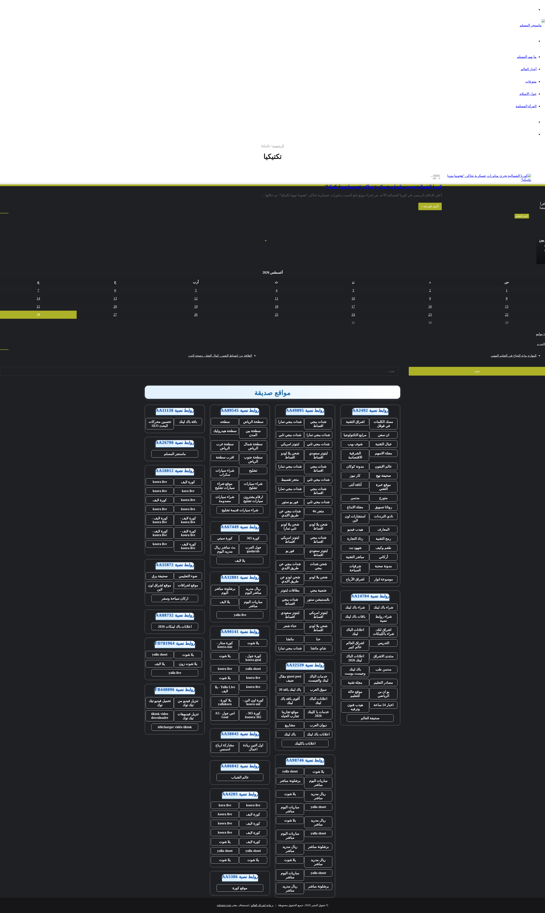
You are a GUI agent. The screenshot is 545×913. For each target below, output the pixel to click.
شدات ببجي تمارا (290, 421)
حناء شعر (290, 626)
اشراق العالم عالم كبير (355, 645)
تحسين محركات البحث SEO (160, 424)
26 (196, 314)
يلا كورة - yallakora (225, 702)
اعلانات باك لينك (318, 734)
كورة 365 (253, 538)
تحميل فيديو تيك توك (160, 703)
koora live (225, 668)
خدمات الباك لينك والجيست (318, 678)
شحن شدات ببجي (318, 566)
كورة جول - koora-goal (253, 658)
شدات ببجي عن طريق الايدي (290, 513)
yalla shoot (290, 771)
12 (196, 298)
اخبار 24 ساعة (383, 705)
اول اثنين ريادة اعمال (253, 747)
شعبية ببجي (318, 590)
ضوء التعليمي (188, 576)
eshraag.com (224, 905)
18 (276, 306)
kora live (225, 805)
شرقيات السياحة (355, 568)
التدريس (383, 643)
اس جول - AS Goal (225, 715)
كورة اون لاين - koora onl (253, 702)
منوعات (530, 81)
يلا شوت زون (188, 664)
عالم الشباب (240, 777)
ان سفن (383, 435)
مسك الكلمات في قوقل (383, 424)
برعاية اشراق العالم (262, 905)
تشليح (253, 470)
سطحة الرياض (253, 421)
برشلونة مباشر (290, 780)
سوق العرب (318, 689)
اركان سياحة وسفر (175, 598)
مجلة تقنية (355, 682)
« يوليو (540, 334)
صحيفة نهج (383, 475)
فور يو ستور (290, 502)
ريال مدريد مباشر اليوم (253, 590)
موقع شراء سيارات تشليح (225, 486)
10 (353, 298)
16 (430, 306)
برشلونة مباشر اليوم (225, 590)
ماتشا (290, 639)
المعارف (383, 529)
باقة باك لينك (188, 421)
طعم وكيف (383, 548)
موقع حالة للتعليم (355, 694)
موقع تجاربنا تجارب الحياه (290, 714)
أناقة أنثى (355, 485)
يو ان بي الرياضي (383, 694)
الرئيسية (278, 146)
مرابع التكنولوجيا (355, 435)
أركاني (383, 557)
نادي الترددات (383, 516)
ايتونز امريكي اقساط (290, 539)
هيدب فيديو (355, 529)
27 (115, 314)
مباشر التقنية (355, 557)
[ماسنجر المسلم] (532, 25)
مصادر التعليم (383, 682)
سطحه (225, 421)
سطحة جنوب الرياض (253, 459)
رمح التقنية (383, 538)
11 (276, 298)
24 (353, 314)
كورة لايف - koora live (188, 520)
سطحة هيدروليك (225, 431)
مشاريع (290, 725)
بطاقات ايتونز (290, 590)
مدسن (355, 498)
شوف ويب (355, 444)
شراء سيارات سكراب (224, 472)
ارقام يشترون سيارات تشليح (253, 499)
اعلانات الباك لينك (355, 632)
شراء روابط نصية (383, 618)
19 (196, 306)
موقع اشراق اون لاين (159, 587)
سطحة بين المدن (253, 433)
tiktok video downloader (159, 715)
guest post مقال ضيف (290, 678)
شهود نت (355, 548)
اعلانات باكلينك (305, 743)
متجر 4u (318, 511)
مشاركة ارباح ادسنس (224, 747)
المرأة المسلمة (526, 106)
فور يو (290, 551)
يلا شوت (318, 771)
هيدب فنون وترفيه (355, 707)
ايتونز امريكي (290, 444)
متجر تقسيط (290, 479)
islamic (436, 175)
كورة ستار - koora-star (225, 645)
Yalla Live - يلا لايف (225, 689)
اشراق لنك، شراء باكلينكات (383, 632)
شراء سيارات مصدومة (224, 499)
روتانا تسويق (383, 507)
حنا (318, 639)
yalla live (240, 615)
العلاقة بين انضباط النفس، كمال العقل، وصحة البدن (220, 355)
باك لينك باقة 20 (290, 689)
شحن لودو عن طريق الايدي (290, 579)
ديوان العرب (318, 725)
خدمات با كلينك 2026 (318, 714)
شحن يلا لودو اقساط (290, 455)
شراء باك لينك (383, 607)
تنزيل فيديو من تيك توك (188, 703)
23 (430, 314)
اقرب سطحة (225, 457)
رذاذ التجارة (355, 538)
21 (38, 306)
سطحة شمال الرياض (253, 446)
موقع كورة (239, 888)
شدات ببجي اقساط (318, 424)
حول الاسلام (527, 94)
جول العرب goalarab (253, 549)
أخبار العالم (528, 69)
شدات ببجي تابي (290, 435)
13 (115, 298)
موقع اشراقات (188, 585)
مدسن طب (384, 669)
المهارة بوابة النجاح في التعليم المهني (513, 355)
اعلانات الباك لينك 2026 (355, 658)
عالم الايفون (383, 466)
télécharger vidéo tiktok (175, 727)
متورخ (383, 498)
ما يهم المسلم (526, 57)
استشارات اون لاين (355, 518)
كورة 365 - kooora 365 (253, 715)
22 (506, 314)
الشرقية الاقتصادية (355, 455)
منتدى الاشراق (383, 656)
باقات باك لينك (355, 616)
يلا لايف (240, 560)
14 (38, 298)
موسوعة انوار (383, 579)
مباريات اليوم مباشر (318, 783)
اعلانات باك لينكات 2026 (175, 626)
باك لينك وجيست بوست (355, 671)
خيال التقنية (383, 444)
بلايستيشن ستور (318, 599)
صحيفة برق (160, 576)
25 (276, 314)
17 (353, 306)
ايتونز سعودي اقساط (318, 455)
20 (115, 306)
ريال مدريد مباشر (318, 796)
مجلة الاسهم (383, 453)
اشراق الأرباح (355, 579)
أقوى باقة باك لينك (290, 701)
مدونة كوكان (355, 466)
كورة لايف (253, 814)
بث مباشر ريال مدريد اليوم (224, 549)
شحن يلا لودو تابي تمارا (290, 526)
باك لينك (290, 734)
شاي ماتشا (318, 648)
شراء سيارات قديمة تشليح (240, 510)
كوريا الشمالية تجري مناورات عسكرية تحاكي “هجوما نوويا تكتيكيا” (383, 186)
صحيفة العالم (370, 718)
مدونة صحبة (383, 566)
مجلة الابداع (355, 507)
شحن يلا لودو (318, 577)
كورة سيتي (224, 538)
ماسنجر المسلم (175, 454)
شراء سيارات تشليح (253, 486)
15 (506, 306)
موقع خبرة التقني (383, 487)
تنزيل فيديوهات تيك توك (188, 716)
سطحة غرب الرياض (225, 446)
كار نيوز (355, 475)
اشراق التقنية (355, 421)
